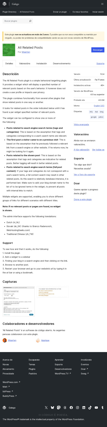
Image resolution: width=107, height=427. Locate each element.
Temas (32, 364)
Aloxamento (8, 369)
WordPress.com (11, 382)
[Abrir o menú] (103, 4)
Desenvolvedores (63, 369)
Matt (6, 386)
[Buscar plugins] (30, 21)
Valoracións (24, 63)
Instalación (41, 63)
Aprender (59, 359)
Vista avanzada (81, 124)
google (93, 117)
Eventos (85, 364)
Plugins (32, 369)
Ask (96, 112)
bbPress (8, 391)
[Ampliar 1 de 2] (31, 289)
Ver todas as (98, 149)
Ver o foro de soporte (84, 174)
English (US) (99, 106)
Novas (6, 364)
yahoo (101, 117)
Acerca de (7, 359)
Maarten (26, 52)
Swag (85, 373)
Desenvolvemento (61, 63)
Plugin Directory (9, 12)
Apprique (45, 340)
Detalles (9, 63)
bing (101, 112)
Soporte (100, 63)
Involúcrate (86, 359)
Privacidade (8, 373)
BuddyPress (10, 396)
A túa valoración (81, 149)
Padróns (33, 373)
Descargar (98, 50)
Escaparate (34, 359)
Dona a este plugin (83, 199)
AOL (91, 112)
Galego (12, 407)
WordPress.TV (63, 373)
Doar (84, 369)
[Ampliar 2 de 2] (65, 289)
